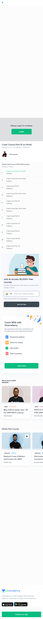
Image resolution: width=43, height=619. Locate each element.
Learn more (21, 366)
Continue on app (21, 614)
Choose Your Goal (12, 3)
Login (21, 131)
